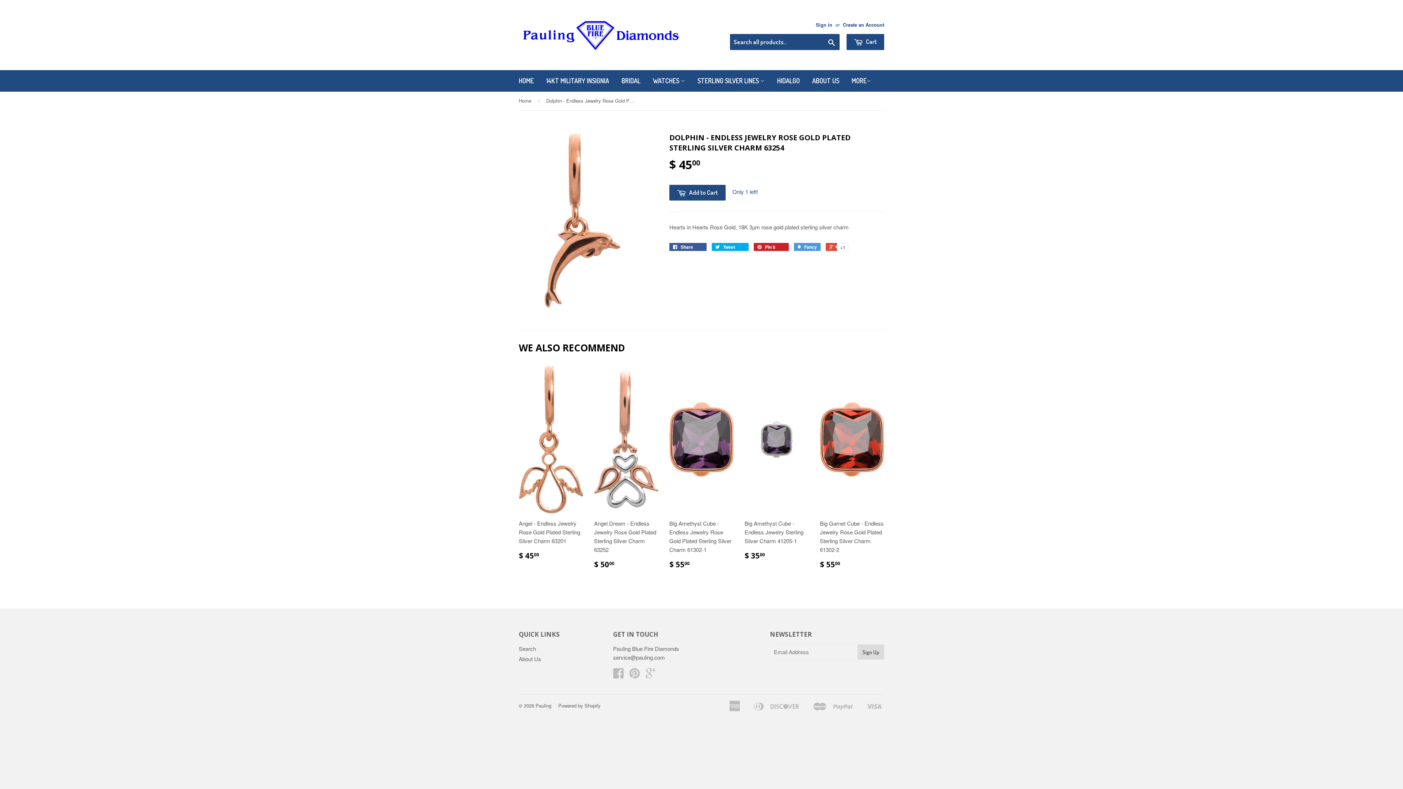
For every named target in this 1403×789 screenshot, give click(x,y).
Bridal (630, 81)
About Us (825, 81)
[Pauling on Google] (650, 675)
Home (526, 81)
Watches (667, 81)
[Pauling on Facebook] (618, 675)
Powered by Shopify (579, 705)
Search (527, 648)
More (859, 81)
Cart (871, 41)
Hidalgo (788, 81)
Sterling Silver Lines (728, 81)
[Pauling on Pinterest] (634, 675)
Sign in (824, 25)
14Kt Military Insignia (577, 81)
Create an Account (863, 25)
